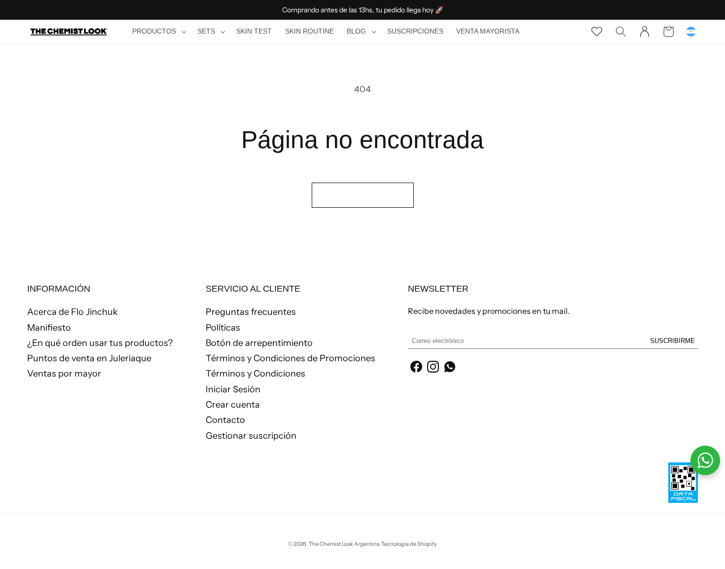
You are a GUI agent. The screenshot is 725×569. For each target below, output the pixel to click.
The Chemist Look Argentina (344, 543)
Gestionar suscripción (251, 435)
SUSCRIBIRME (672, 340)
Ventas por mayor (64, 373)
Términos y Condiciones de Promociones (290, 358)
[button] (158, 31)
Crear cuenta (233, 404)
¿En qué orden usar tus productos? (100, 343)
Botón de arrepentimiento (259, 343)
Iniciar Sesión (233, 389)
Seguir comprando (363, 195)
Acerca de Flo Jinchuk (72, 312)
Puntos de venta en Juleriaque (89, 358)
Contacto (225, 420)
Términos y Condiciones (255, 373)
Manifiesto (49, 327)
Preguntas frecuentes (251, 312)
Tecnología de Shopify (409, 543)
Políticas (223, 327)
